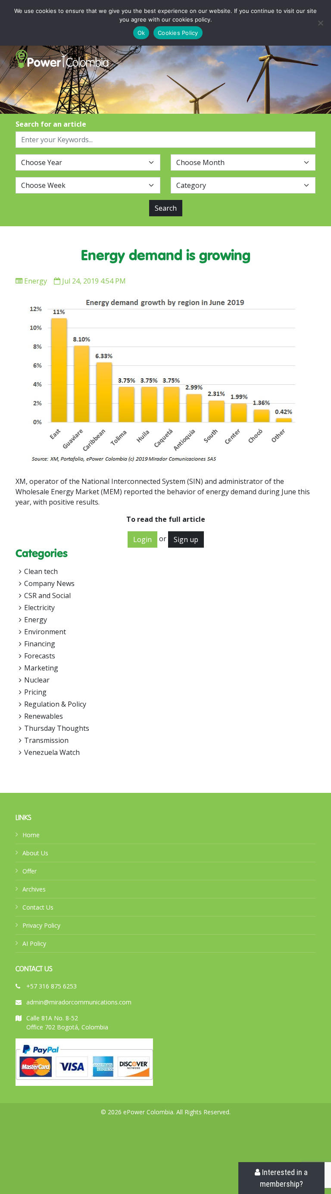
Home (31, 835)
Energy (35, 281)
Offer (29, 871)
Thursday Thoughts (56, 728)
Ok (141, 32)
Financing (39, 643)
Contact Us (37, 907)
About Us (35, 853)
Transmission (46, 740)
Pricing (35, 692)
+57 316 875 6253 (51, 986)
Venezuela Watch (52, 752)
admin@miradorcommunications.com (78, 1002)
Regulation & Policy (55, 704)
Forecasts (39, 656)
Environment (45, 631)
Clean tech (41, 571)
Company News (49, 583)
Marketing (41, 668)
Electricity (39, 607)
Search (166, 208)
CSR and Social (47, 595)
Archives (34, 889)
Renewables (43, 716)
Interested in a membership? (284, 1178)
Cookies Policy (178, 32)
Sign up (186, 539)
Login (142, 539)
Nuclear (37, 680)
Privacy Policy (41, 925)
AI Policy (34, 943)
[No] (320, 23)
